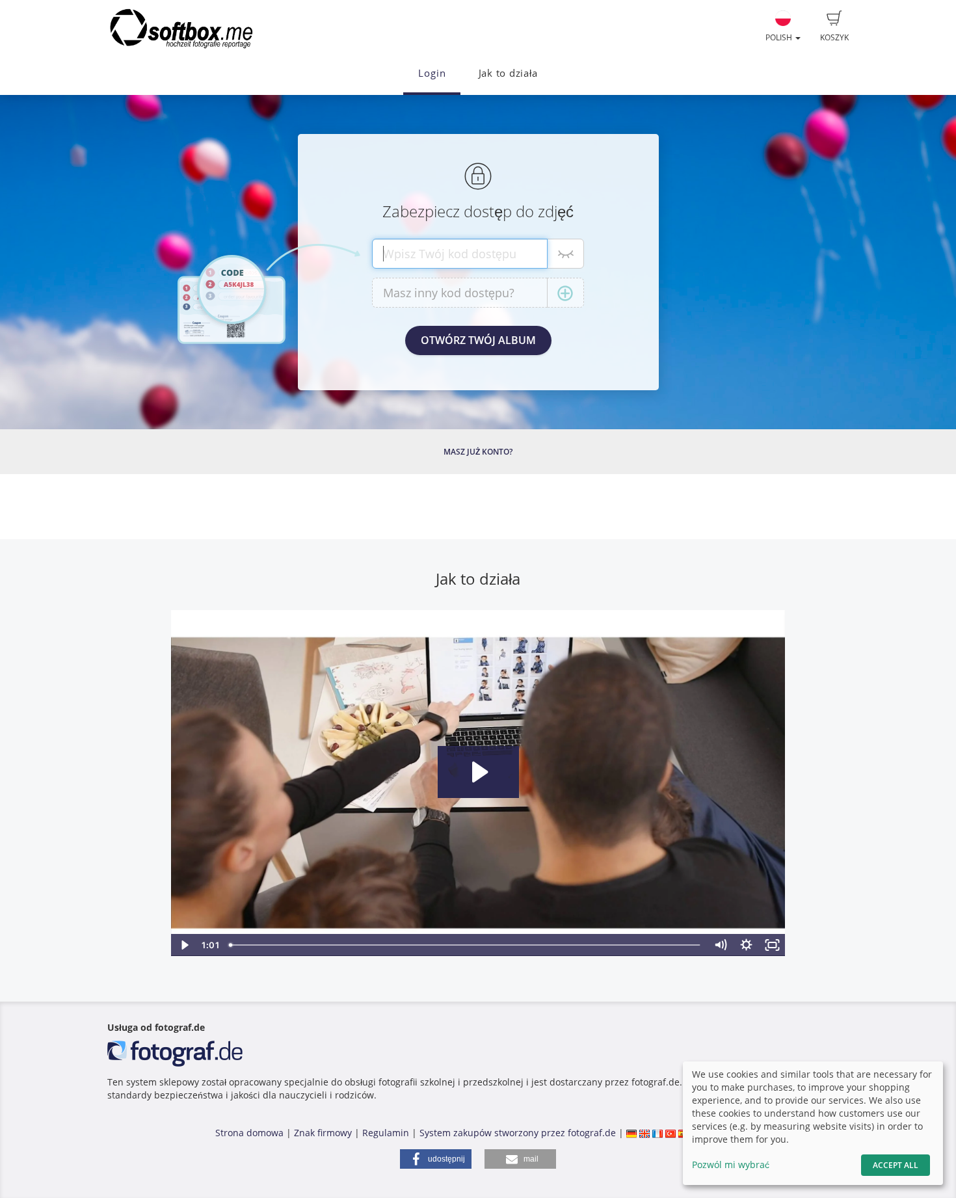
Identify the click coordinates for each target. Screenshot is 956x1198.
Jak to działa (508, 73)
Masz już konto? (478, 451)
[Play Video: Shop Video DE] (478, 772)
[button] (435, 1159)
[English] (644, 1132)
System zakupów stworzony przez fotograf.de (517, 1132)
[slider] (466, 945)
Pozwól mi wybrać (730, 1164)
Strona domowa (249, 1132)
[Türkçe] (670, 1132)
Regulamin (385, 1132)
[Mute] (721, 945)
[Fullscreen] (773, 945)
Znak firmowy (324, 1132)
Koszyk (834, 37)
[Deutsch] (631, 1132)
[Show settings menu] (747, 945)
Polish (779, 37)
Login (431, 73)
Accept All (895, 1165)
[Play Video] (184, 945)
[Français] (657, 1132)
